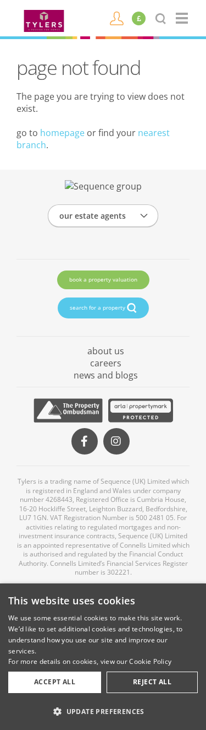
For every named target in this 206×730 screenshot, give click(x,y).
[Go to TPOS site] (68, 410)
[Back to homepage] (183, 18)
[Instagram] (116, 441)
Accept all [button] (54, 681)
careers (105, 363)
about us (105, 351)
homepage (62, 133)
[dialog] (103, 656)
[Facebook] (84, 441)
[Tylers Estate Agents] (43, 20)
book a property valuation (103, 279)
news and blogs (106, 375)
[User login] (117, 18)
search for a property (98, 307)
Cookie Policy (150, 661)
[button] (103, 711)
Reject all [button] (152, 681)
